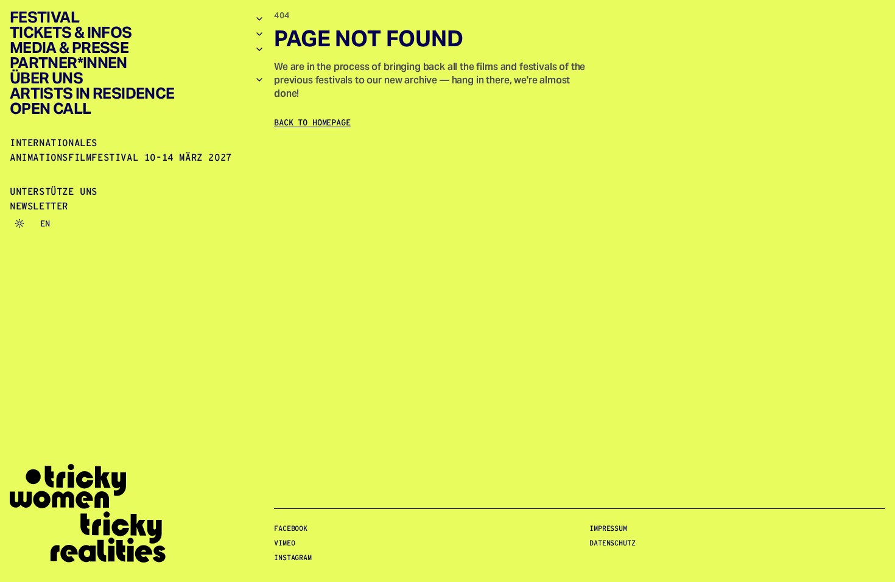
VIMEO (284, 543)
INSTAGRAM (293, 557)
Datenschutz (612, 543)
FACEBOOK (290, 528)
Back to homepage (312, 122)
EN (45, 223)
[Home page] (137, 513)
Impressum (608, 528)
